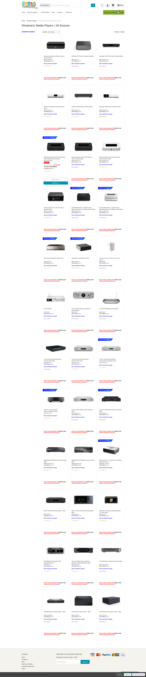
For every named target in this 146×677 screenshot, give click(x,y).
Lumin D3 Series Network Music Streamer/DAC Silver (80, 360)
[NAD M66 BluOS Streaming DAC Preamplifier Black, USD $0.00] (55, 550)
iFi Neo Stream (48, 308)
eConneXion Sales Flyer (28, 666)
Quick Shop (55, 183)
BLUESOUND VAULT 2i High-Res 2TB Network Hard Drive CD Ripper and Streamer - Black (83, 209)
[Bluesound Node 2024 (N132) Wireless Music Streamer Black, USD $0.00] (83, 146)
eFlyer (53, 12)
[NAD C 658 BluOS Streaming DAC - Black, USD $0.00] (55, 500)
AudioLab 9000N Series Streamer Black (82, 106)
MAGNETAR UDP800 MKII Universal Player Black (55, 461)
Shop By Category (32, 12)
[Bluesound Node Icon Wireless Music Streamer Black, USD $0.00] (55, 196)
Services (59, 12)
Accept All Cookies (138, 674)
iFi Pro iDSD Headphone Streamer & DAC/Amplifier (81, 309)
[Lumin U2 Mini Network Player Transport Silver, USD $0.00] (83, 399)
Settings (119, 674)
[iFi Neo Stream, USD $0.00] (55, 297)
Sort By (45, 32)
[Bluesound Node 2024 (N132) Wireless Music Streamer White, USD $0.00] (111, 146)
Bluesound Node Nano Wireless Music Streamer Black (54, 57)
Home (23, 12)
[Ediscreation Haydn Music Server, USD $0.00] (83, 247)
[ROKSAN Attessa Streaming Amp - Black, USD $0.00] (55, 601)
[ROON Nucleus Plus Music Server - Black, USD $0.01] (111, 601)
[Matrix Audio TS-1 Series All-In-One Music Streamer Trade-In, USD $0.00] (111, 449)
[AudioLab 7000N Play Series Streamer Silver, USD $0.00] (55, 95)
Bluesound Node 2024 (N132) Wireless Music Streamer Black (82, 158)
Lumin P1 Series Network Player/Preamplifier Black (51, 410)
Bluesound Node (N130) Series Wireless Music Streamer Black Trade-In (55, 158)
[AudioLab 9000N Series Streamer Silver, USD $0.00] (111, 95)
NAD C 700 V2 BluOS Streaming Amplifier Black (83, 511)
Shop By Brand (45, 12)
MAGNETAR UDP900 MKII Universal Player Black (83, 461)
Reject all (127, 674)
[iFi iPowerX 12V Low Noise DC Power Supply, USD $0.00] (111, 247)
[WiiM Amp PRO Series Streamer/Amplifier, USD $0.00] (83, 45)
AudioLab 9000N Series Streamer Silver (110, 106)
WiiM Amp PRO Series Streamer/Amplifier (83, 56)
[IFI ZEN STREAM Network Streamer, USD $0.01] (111, 297)
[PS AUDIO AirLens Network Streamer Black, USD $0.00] (111, 550)
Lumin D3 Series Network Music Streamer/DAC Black (52, 360)
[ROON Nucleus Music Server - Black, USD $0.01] (83, 601)
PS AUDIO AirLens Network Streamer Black (110, 561)
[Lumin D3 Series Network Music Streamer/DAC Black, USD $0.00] (55, 348)
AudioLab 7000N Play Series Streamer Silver (54, 107)
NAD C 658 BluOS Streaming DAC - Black (55, 510)
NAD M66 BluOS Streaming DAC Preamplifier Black (52, 562)
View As (117, 32)
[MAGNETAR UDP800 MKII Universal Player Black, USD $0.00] (55, 449)
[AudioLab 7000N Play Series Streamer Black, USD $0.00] (111, 45)
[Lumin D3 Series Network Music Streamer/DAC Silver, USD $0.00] (83, 348)
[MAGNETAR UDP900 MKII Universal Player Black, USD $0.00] (83, 449)
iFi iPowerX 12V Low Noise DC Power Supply (109, 259)
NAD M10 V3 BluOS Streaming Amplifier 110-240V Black (110, 511)
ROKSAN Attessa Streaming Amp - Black (54, 611)
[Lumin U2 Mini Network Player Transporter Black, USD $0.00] (111, 399)
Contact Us (69, 12)
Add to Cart (55, 179)
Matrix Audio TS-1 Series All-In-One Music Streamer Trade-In (110, 461)
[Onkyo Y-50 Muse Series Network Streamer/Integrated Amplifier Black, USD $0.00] (83, 550)
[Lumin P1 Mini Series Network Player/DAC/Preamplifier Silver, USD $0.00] (111, 348)
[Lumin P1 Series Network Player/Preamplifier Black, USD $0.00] (55, 399)
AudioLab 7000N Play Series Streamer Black (111, 56)
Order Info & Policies (27, 664)
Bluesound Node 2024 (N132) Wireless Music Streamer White (109, 158)
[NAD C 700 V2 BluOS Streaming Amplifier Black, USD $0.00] (83, 500)
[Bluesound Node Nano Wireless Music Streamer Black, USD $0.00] (55, 45)
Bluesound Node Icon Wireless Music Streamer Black (54, 208)
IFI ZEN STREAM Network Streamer (108, 308)
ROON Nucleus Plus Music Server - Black (110, 611)
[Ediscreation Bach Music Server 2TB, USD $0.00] (55, 247)
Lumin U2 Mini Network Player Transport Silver (82, 410)
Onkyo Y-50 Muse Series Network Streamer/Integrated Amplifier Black (81, 562)
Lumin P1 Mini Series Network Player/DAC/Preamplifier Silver (107, 360)
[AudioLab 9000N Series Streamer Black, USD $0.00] (83, 95)
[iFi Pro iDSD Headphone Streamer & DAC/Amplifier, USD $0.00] (83, 297)
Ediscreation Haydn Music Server (80, 258)
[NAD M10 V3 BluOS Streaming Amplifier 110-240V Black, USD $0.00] (111, 500)
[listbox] (54, 32)
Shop (23, 662)
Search (23, 668)
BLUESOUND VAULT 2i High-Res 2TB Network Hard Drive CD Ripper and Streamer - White (111, 209)
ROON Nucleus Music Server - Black (81, 611)
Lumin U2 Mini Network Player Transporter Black (110, 410)
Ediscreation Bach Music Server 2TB (53, 258)
